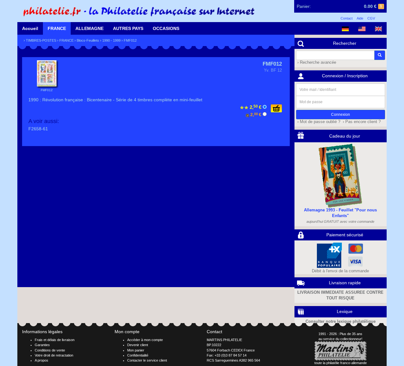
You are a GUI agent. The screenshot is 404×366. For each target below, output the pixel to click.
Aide (360, 18)
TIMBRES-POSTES (41, 40)
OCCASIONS (166, 28)
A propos (41, 360)
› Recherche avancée (316, 62)
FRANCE (57, 28)
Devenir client (137, 345)
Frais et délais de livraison (54, 340)
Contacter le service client (147, 360)
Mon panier (135, 350)
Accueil (30, 28)
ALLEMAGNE (89, 28)
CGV (371, 18)
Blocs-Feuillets (88, 40)
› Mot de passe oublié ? (318, 122)
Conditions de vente (50, 350)
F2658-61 (38, 128)
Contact (347, 18)
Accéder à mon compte (145, 340)
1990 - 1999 (111, 40)
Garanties (42, 345)
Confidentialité (137, 355)
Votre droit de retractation (54, 355)
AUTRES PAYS (128, 28)
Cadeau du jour (344, 136)
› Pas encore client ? (361, 122)
